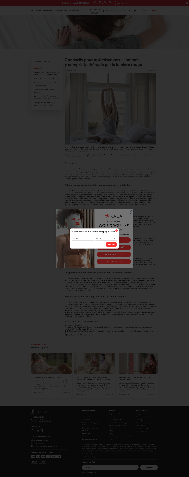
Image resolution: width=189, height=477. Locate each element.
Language (97, 235)
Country (74, 235)
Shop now (111, 244)
